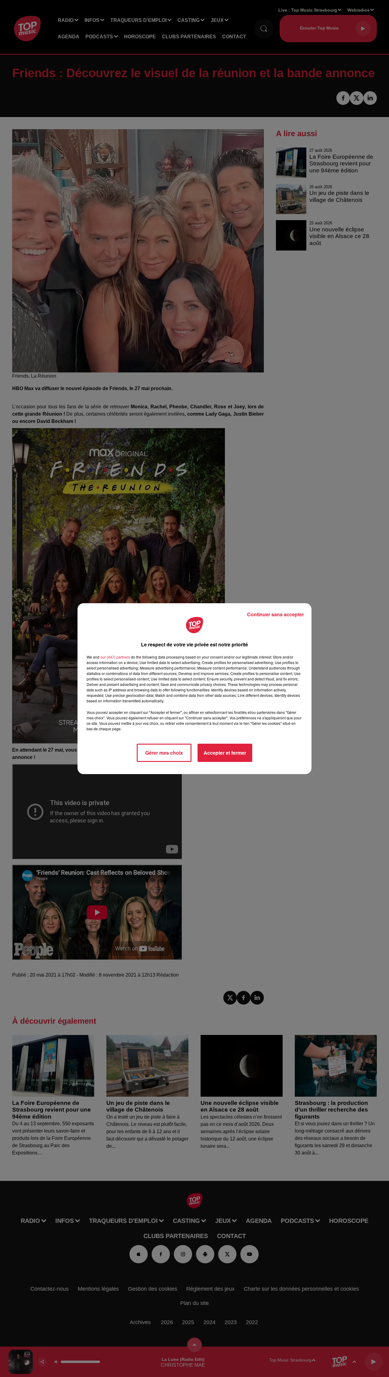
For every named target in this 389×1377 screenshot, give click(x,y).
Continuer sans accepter (275, 614)
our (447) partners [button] (115, 656)
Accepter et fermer (225, 752)
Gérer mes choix (164, 752)
